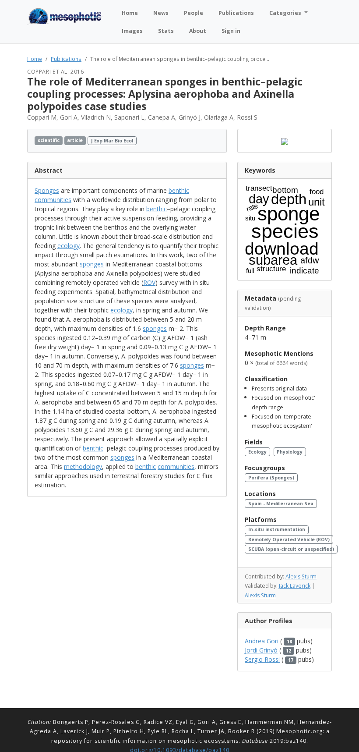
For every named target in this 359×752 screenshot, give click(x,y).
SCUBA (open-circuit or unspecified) (291, 549)
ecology (68, 245)
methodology (83, 466)
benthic (179, 190)
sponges (92, 264)
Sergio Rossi (262, 659)
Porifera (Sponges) (271, 478)
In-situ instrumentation (276, 529)
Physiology (290, 452)
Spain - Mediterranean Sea (280, 503)
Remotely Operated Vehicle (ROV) (289, 539)
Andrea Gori (261, 641)
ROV (149, 282)
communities (53, 199)
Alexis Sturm (301, 576)
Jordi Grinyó (261, 650)
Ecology (257, 452)
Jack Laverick (294, 585)
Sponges (47, 190)
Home (34, 58)
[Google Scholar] (217, 140)
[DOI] (208, 140)
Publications (66, 58)
